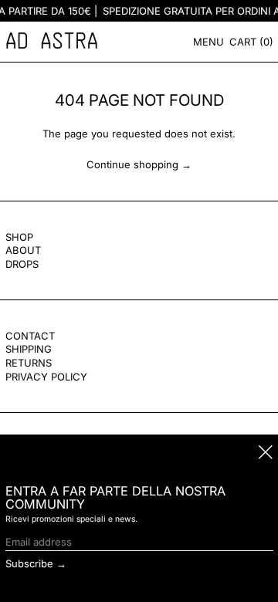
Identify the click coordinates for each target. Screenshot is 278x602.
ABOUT (23, 250)
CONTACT (30, 336)
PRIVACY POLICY (46, 376)
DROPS (22, 264)
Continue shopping (132, 164)
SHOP (19, 237)
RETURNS (28, 363)
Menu (208, 42)
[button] (251, 41)
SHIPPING (28, 349)
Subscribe (29, 563)
